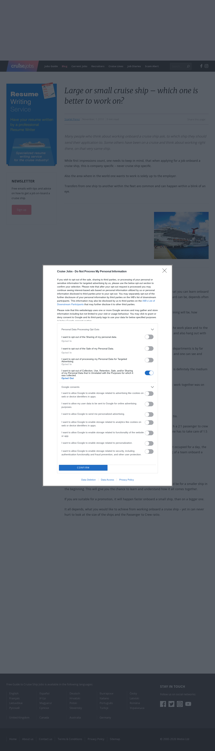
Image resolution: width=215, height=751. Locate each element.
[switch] (149, 337)
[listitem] (107, 329)
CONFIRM (83, 467)
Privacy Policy (126, 479)
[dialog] (107, 375)
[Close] (165, 271)
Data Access (107, 479)
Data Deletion (88, 479)
